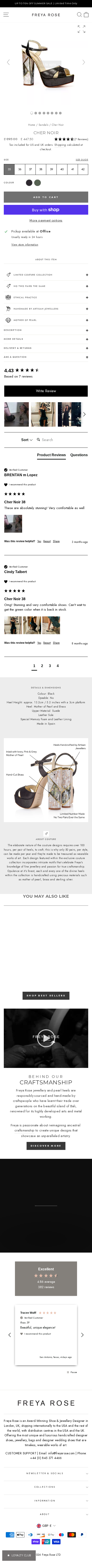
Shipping (60, 145)
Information (45, 1500)
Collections (45, 1487)
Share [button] (56, 541)
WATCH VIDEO (45, 1248)
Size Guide (82, 159)
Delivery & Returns (18, 348)
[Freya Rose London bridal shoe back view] (48, 113)
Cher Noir (58, 125)
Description (13, 330)
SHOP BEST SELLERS (46, 995)
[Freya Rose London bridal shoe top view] (52, 113)
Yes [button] (39, 541)
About (45, 1514)
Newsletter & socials (44, 1473)
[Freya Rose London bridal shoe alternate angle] (39, 113)
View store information (24, 244)
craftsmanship (25, 1130)
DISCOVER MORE (46, 1145)
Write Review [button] (46, 391)
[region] (46, 3)
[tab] (51, 456)
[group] (46, 64)
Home (31, 125)
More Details (13, 339)
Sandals (43, 125)
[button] (81, 29)
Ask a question (15, 357)
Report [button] (47, 541)
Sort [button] (25, 440)
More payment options (45, 220)
